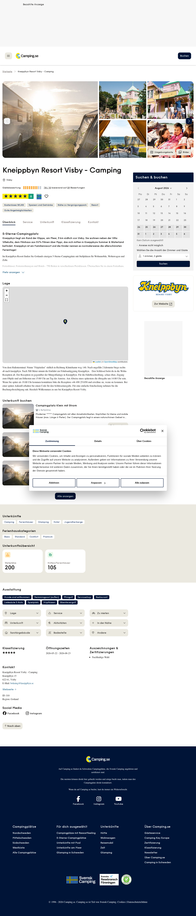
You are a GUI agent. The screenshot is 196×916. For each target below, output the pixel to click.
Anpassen (96, 482)
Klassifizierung (152, 847)
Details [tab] (98, 441)
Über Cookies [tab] (144, 441)
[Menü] (8, 56)
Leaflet (98, 361)
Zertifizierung (152, 842)
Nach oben (13, 726)
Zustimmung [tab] (52, 441)
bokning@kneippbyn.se (22, 683)
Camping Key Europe (156, 838)
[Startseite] (27, 56)
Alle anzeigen (65, 496)
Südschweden (21, 842)
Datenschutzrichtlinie (137, 901)
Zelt (102, 847)
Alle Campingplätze (24, 852)
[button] (122, 100)
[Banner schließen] (162, 431)
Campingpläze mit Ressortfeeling (76, 833)
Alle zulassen (142, 482)
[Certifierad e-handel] (126, 879)
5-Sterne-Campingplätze (71, 838)
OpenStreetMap (110, 361)
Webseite (8, 689)
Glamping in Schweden (70, 852)
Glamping (106, 852)
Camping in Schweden (157, 862)
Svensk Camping (108, 901)
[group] (50, 119)
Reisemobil (106, 842)
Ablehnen (54, 482)
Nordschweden (22, 833)
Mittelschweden (22, 838)
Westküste (19, 847)
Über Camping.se (154, 857)
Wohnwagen (107, 838)
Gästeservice (152, 833)
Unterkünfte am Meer (69, 847)
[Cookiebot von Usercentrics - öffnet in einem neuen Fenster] (142, 431)
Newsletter (150, 852)
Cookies (121, 901)
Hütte (103, 833)
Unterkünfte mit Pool (69, 842)
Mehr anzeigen (11, 272)
